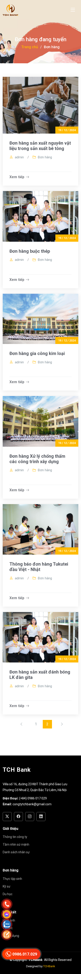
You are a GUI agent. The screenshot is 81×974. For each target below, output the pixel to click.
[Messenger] (36, 914)
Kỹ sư (6, 886)
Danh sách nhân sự (16, 852)
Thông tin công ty (15, 836)
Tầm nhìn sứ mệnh (16, 844)
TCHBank (49, 966)
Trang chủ (29, 47)
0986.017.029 (24, 954)
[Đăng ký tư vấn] (36, 934)
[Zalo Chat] (36, 924)
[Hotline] (36, 904)
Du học (7, 894)
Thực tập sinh (12, 878)
